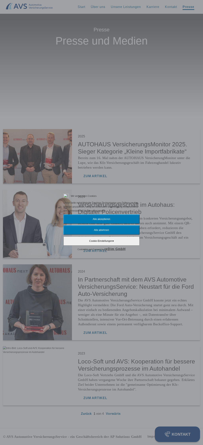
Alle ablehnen (101, 230)
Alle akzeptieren (101, 219)
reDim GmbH (115, 249)
